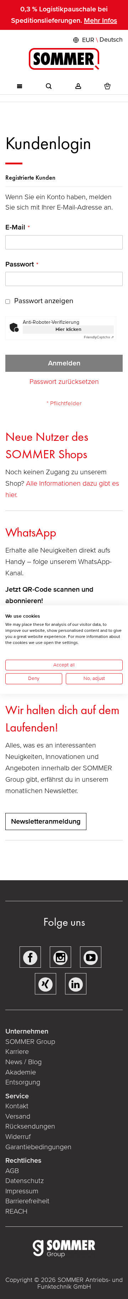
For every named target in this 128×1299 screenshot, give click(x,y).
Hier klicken (68, 329)
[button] (97, 39)
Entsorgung (22, 1082)
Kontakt (16, 1106)
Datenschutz (24, 1181)
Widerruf (18, 1136)
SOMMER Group (30, 1041)
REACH (16, 1211)
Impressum (21, 1191)
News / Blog (23, 1062)
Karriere (17, 1051)
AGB (12, 1171)
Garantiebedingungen (38, 1147)
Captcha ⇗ (99, 337)
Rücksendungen (30, 1126)
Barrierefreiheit (27, 1201)
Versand (17, 1116)
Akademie (21, 1072)
